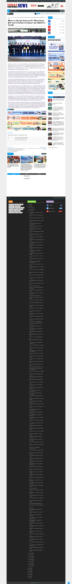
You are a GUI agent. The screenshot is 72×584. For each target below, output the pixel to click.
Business (12, 17)
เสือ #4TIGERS (31, 507)
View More (44, 153)
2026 (29, 204)
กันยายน (30, 553)
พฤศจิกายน (31, 209)
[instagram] (24, 1)
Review (15, 10)
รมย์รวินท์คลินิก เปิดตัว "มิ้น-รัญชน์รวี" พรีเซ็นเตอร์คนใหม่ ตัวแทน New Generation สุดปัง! (59, 118)
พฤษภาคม (30, 559)
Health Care (11, 209)
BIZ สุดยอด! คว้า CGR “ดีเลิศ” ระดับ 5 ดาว (35, 295)
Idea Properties (11, 207)
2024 (29, 568)
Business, (21, 27)
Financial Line (11, 204)
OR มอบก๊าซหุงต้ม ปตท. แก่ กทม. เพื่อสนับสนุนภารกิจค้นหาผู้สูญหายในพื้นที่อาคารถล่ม (58, 134)
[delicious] (26, 1)
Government (18, 207)
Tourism (22, 207)
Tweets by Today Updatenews (53, 147)
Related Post (10, 153)
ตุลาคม (30, 210)
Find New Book (11, 212)
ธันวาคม (30, 207)
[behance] (23, 1)
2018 (29, 577)
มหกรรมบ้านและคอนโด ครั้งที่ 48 (34, 285)
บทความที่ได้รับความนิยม (50, 97)
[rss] (21, 1)
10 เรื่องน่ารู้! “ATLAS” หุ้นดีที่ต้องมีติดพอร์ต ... (35, 321)
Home (9, 17)
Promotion (16, 209)
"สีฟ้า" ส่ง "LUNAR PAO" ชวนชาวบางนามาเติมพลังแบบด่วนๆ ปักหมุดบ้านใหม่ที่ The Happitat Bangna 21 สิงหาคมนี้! (13, 166)
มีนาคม (30, 562)
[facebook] (12, 1)
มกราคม (30, 566)
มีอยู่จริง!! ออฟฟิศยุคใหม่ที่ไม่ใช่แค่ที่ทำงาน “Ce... (36, 366)
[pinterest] (16, 1)
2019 (29, 576)
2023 (29, 569)
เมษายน (30, 561)
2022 (29, 571)
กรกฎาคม (30, 556)
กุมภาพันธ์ (31, 564)
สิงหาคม (30, 554)
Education (21, 209)
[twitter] (14, 1)
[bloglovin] (17, 1)
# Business (11, 109)
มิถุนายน (30, 558)
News (11, 10)
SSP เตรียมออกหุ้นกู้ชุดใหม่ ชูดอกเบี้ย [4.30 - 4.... (36, 503)
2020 (29, 574)
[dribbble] (19, 1)
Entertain (24, 13)
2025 (29, 206)
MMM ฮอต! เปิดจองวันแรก (33, 488)
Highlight (17, 212)
